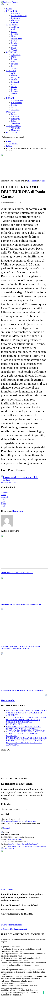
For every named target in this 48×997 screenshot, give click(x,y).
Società (14, 45)
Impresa (14, 64)
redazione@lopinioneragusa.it (14, 929)
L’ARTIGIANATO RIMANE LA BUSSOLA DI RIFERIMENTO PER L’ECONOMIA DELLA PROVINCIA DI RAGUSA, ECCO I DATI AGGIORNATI (26, 741)
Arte (13, 73)
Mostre (14, 87)
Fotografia (15, 77)
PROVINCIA (12, 132)
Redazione (32, 181)
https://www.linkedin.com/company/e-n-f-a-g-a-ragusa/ (27, 846)
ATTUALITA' (12, 144)
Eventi (14, 32)
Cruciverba (15, 128)
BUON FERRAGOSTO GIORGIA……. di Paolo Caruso (21, 604)
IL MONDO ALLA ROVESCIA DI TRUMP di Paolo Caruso (22, 690)
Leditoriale (15, 13)
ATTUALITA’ (12, 25)
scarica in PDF (7, 889)
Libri (13, 84)
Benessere (15, 114)
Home (8, 141)
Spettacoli (15, 82)
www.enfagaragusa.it (15, 839)
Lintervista (15, 18)
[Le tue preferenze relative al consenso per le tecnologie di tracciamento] (43, 992)
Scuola (14, 93)
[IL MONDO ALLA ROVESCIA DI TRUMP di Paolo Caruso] (21, 685)
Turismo (14, 68)
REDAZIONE (12, 11)
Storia (13, 107)
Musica (14, 80)
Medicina (15, 116)
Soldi (13, 66)
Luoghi (14, 105)
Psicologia (15, 119)
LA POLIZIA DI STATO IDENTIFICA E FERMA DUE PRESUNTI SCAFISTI (23, 727)
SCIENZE (10, 112)
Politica (14, 41)
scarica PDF (30, 477)
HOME (9, 9)
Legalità (14, 34)
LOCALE (10, 98)
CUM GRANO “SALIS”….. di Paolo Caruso (17, 573)
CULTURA (11, 70)
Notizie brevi (16, 38)
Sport (13, 48)
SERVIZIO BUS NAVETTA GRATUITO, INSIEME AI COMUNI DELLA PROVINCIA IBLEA (20, 647)
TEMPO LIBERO (13, 125)
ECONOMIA (11, 52)
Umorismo (15, 130)
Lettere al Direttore (18, 16)
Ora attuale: (8, 700)
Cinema (14, 75)
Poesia (14, 89)
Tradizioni (15, 109)
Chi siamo (15, 20)
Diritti (13, 57)
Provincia (15, 43)
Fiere (13, 61)
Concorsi (15, 22)
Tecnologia (15, 123)
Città (13, 29)
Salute (13, 121)
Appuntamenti (17, 100)
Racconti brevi (17, 91)
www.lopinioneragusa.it (11, 925)
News (13, 36)
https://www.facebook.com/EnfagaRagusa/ (23, 844)
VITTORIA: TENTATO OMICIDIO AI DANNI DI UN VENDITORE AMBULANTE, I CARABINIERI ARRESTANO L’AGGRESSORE (26, 720)
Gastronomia (16, 103)
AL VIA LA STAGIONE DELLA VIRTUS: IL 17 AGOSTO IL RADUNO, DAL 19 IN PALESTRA (25, 733)
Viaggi (14, 50)
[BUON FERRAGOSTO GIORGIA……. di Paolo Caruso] (18, 599)
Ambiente (15, 27)
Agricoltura (15, 54)
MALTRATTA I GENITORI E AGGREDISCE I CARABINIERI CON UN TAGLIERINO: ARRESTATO (26, 712)
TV (12, 96)
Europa (14, 59)
